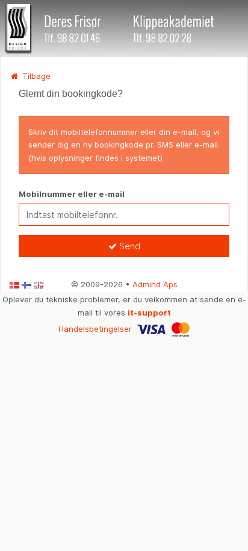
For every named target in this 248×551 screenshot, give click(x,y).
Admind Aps (155, 284)
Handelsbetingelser (95, 329)
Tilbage (35, 76)
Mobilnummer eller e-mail (72, 194)
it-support (149, 312)
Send (128, 246)
